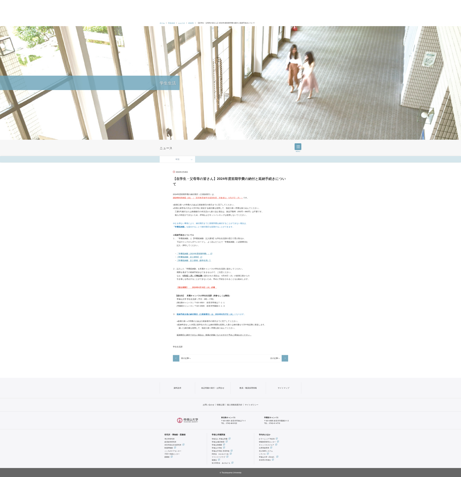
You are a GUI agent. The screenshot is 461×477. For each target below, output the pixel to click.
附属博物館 (168, 448)
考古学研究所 (169, 439)
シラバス (262, 454)
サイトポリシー (251, 404)
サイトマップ (283, 387)
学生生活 (171, 23)
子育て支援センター (172, 454)
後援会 (214, 460)
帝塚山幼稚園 (217, 445)
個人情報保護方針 (234, 404)
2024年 (191, 23)
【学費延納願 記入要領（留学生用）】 (194, 260)
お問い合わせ (208, 404)
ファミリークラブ (218, 457)
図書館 (167, 457)
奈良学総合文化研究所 (172, 445)
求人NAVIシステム (266, 451)
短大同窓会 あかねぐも (221, 463)
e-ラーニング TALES (267, 439)
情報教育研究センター (267, 442)
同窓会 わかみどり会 (220, 454)
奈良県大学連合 (265, 460)
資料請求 (177, 387)
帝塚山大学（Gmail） (267, 457)
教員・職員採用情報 (248, 387)
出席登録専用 (264, 448)
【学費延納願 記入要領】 (188, 257)
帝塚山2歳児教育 (218, 442)
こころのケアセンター (172, 451)
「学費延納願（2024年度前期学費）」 (193, 253)
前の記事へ (186, 358)
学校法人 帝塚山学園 (219, 439)
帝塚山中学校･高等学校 (220, 451)
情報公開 (220, 404)
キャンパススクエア (266, 445)
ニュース (181, 23)
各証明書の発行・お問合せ (212, 387)
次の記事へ (275, 358)
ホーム (162, 23)
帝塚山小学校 (217, 448)
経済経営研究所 (170, 442)
